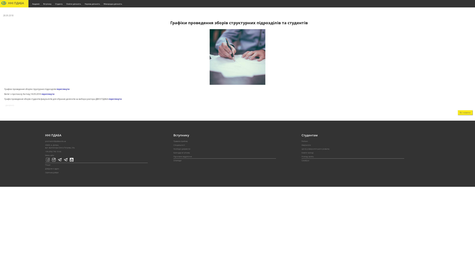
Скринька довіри (52, 172)
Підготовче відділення (182, 156)
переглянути (63, 89)
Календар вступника (181, 153)
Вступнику (47, 4)
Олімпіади (177, 160)
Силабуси (305, 160)
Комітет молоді (307, 153)
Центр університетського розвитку (315, 149)
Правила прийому (180, 141)
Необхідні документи (181, 149)
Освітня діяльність (73, 4)
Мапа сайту (49, 155)
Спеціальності (179, 145)
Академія (36, 4)
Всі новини (465, 112)
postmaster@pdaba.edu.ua (55, 141)
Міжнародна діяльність (113, 4)
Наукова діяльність (92, 4)
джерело (10, 105)
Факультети (306, 145)
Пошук (47, 165)
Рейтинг (305, 141)
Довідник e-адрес (52, 168)
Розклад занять (308, 156)
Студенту (59, 4)
